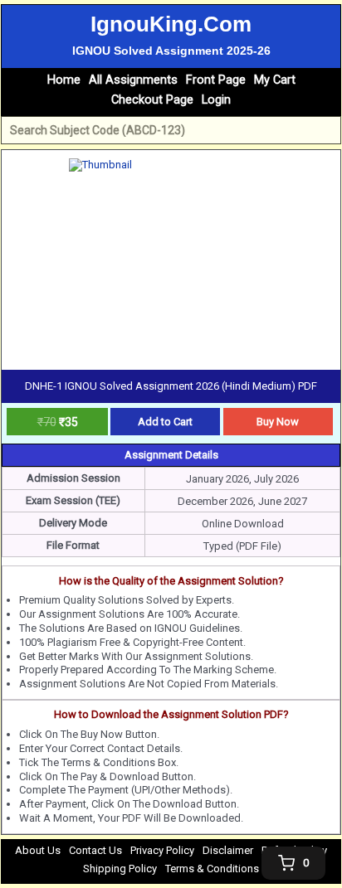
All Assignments (133, 80)
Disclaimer (228, 850)
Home (64, 80)
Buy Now (277, 421)
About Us (38, 850)
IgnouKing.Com (171, 24)
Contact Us (95, 850)
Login (216, 100)
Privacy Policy (162, 850)
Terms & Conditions (212, 868)
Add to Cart (165, 421)
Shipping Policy (120, 868)
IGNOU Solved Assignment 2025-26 (171, 50)
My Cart (275, 80)
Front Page (216, 80)
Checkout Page (152, 100)
